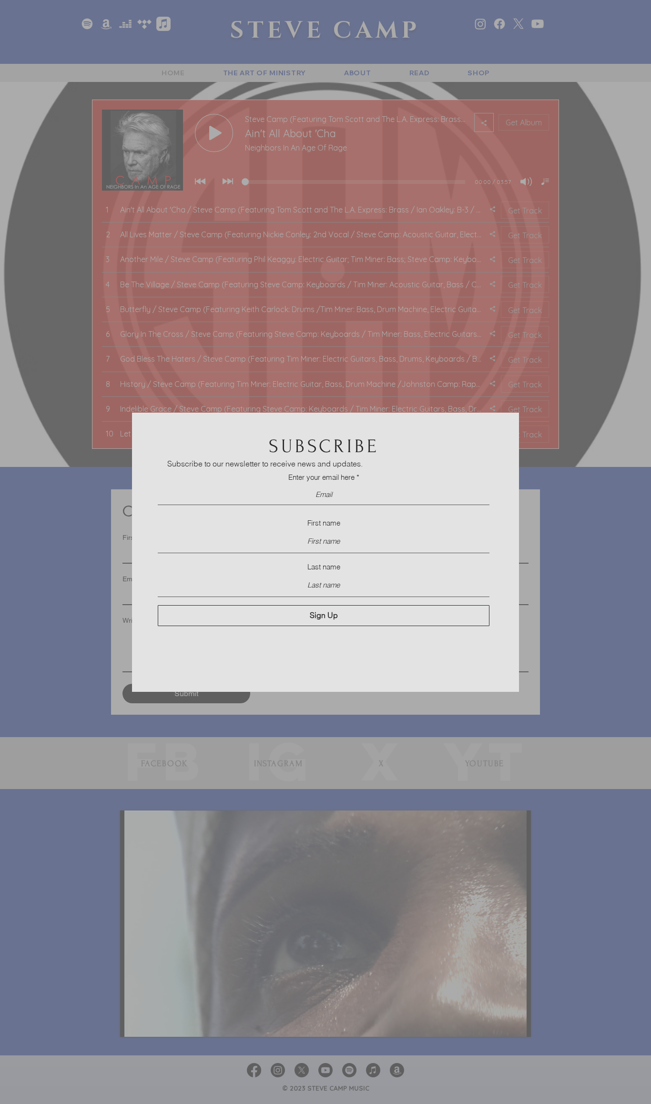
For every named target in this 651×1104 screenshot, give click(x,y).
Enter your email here (321, 477)
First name (323, 523)
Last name (323, 566)
